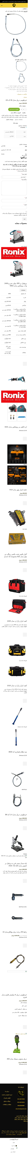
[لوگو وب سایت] (14, 5)
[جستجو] (27, 5)
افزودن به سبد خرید (14, 109)
